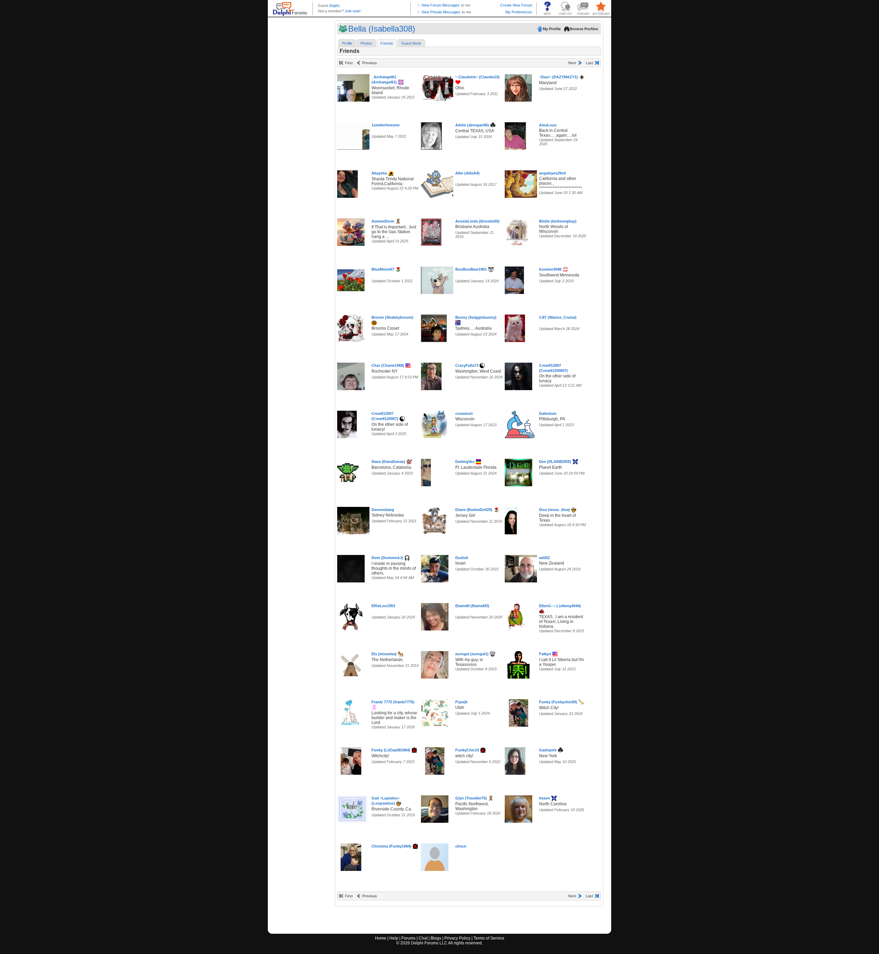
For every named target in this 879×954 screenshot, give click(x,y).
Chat (423, 938)
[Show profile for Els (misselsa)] (352, 663)
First (349, 63)
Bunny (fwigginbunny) (475, 317)
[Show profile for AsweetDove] (351, 230)
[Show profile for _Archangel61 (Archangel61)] (354, 86)
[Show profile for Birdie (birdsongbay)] (517, 230)
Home (380, 938)
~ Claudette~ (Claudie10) (477, 77)
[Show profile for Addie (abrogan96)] (431, 134)
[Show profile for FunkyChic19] (434, 759)
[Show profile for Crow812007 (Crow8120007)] (347, 422)
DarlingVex (465, 461)
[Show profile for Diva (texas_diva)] (511, 519)
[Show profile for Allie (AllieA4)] (443, 182)
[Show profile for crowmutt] (434, 422)
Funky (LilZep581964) (391, 750)
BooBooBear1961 (471, 269)
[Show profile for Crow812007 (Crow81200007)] (518, 374)
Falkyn (545, 654)
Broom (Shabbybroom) (392, 317)
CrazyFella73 (466, 365)
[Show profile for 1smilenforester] (356, 134)
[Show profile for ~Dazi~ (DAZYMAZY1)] (518, 86)
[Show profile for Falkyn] (518, 663)
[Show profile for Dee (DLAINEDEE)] (518, 471)
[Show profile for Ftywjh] (434, 711)
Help (393, 938)
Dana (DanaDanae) (388, 461)
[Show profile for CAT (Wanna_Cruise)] (515, 326)
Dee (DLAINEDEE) (555, 461)
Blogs (436, 938)
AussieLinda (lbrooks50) (477, 221)
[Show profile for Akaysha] (347, 182)
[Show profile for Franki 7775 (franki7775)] (350, 711)
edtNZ (544, 558)
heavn (544, 798)
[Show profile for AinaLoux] (515, 134)
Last (589, 63)
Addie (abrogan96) (472, 125)
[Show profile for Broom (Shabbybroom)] (351, 326)
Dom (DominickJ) (387, 558)
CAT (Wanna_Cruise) (558, 317)
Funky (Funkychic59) (558, 702)
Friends (386, 43)
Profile (347, 43)
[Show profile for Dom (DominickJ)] (351, 567)
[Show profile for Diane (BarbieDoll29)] (434, 519)
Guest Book (411, 43)
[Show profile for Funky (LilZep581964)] (351, 759)
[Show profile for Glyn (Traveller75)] (434, 807)
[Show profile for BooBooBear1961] (439, 278)
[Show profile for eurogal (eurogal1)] (434, 663)
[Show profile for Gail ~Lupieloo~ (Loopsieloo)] (352, 807)
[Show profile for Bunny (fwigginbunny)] (434, 326)
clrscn (460, 846)
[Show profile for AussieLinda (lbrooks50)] (431, 230)
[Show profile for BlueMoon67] (351, 278)
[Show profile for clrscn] (434, 855)
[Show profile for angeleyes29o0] (525, 182)
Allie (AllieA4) (467, 173)
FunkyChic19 (467, 750)
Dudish (461, 558)
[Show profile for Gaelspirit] (515, 759)
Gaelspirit (548, 750)
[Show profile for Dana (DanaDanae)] (347, 471)
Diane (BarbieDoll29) (473, 510)
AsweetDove (383, 221)
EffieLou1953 (383, 606)
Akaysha (379, 173)
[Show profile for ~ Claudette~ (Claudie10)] (439, 86)
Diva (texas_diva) (554, 510)
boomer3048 (550, 269)
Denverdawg (383, 510)
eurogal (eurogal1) (472, 654)
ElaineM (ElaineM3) (472, 606)
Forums (408, 938)
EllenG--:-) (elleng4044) (560, 606)
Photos (366, 43)
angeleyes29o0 (552, 173)
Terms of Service (488, 938)
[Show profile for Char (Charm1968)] (351, 374)
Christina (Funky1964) (391, 846)
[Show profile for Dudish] (434, 567)
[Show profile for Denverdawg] (354, 519)
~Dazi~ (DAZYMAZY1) (558, 77)
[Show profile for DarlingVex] (426, 471)
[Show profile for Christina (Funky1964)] (351, 855)
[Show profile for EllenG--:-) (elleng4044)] (515, 615)
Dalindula (547, 413)
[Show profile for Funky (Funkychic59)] (518, 711)
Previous (369, 63)
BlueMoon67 (383, 269)
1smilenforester (386, 125)
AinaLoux (548, 125)
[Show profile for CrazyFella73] (431, 374)
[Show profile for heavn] (518, 807)
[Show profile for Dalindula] (520, 422)
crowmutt (464, 413)
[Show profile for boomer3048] (514, 278)
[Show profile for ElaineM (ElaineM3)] (434, 615)
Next (572, 63)
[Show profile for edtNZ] (525, 567)
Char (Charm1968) (388, 365)
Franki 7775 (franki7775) (393, 702)
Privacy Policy (457, 938)
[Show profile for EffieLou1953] (351, 615)
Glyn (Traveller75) (471, 798)
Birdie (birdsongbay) (558, 221)
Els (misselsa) (384, 654)
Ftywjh (461, 702)
